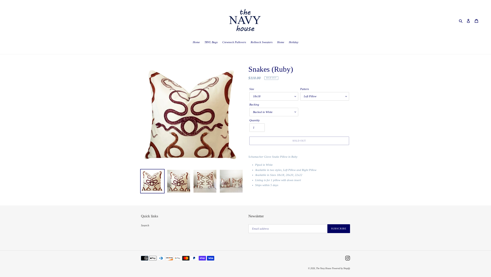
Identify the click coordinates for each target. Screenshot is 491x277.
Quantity (254, 120)
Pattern (304, 89)
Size (251, 89)
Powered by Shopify (341, 268)
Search (145, 225)
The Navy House (323, 268)
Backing (254, 104)
